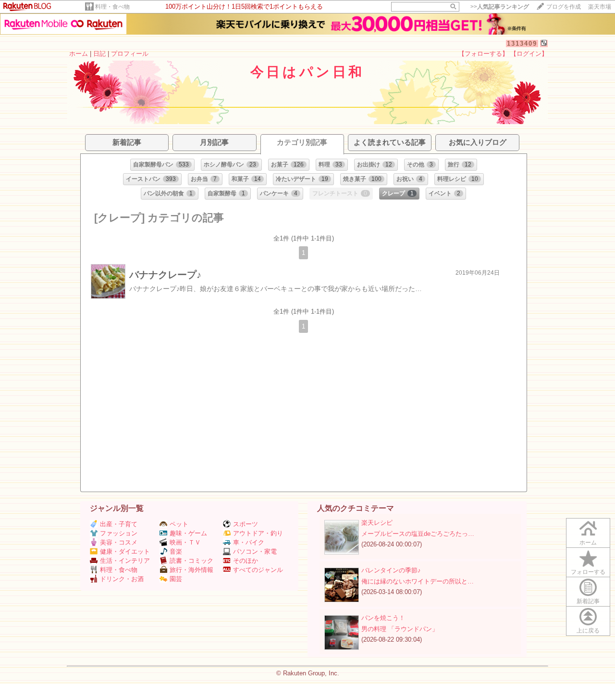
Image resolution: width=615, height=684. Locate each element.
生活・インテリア (125, 560)
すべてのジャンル (258, 569)
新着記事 (588, 601)
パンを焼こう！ (383, 617)
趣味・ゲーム (188, 533)
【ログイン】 (529, 53)
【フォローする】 (483, 53)
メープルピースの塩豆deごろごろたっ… (417, 533)
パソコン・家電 (255, 551)
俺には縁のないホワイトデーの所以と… (417, 581)
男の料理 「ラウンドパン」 (399, 629)
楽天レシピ (377, 522)
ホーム (78, 53)
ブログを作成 (563, 6)
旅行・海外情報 (191, 569)
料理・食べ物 (112, 6)
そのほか (245, 560)
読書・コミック (191, 560)
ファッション (118, 533)
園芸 (176, 579)
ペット (179, 524)
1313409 (522, 43)
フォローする (588, 572)
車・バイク (248, 542)
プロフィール (129, 53)
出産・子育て (118, 524)
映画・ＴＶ (185, 542)
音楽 (176, 551)
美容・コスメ (118, 542)
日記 (99, 53)
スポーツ (245, 524)
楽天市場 (599, 6)
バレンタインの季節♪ (391, 570)
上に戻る (588, 630)
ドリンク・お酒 (122, 579)
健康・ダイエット (125, 551)
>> (499, 6)
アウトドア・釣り (258, 533)
